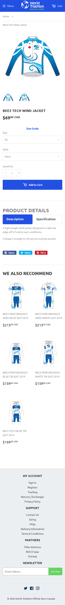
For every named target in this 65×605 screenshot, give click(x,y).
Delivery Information (32, 528)
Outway (32, 556)
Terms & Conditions (32, 533)
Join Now (55, 571)
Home (6, 16)
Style (5, 149)
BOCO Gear (32, 551)
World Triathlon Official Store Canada (35, 598)
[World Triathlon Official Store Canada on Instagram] (38, 588)
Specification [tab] (46, 219)
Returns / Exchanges (32, 496)
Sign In (32, 482)
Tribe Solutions (32, 547)
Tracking (32, 492)
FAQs (33, 524)
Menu (10, 5)
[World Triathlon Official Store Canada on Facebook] (32, 588)
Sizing (32, 519)
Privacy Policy (32, 501)
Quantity (8, 166)
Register (32, 487)
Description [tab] (15, 219)
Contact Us (32, 514)
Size (5, 132)
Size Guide (32, 128)
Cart (59, 5)
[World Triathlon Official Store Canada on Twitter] (25, 588)
